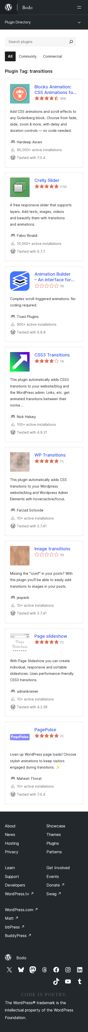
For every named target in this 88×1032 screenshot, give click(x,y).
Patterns (54, 851)
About (10, 826)
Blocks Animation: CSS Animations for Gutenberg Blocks (54, 89)
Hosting (12, 843)
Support (12, 876)
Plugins (52, 843)
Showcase (55, 826)
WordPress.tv (19, 893)
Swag (53, 893)
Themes (53, 834)
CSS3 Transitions (52, 354)
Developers (15, 885)
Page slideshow (50, 636)
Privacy (11, 851)
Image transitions (52, 548)
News (10, 834)
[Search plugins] (71, 42)
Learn (10, 867)
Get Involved (58, 867)
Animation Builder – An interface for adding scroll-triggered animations (56, 277)
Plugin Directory (18, 22)
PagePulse (45, 729)
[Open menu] (80, 7)
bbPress (15, 927)
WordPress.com (21, 909)
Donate (55, 885)
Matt (12, 918)
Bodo (21, 957)
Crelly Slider (46, 180)
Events (52, 876)
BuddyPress (18, 935)
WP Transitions (50, 455)
